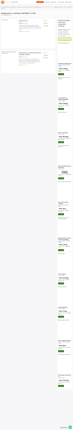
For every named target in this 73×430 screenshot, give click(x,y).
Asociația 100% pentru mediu (46, 7)
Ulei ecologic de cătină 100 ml (64, 375)
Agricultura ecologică (62, 29)
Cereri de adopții (60, 2)
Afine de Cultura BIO (63, 132)
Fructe (63, 134)
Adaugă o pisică (40, 2)
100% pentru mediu (14, 1)
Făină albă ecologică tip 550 (64, 63)
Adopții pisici (53, 2)
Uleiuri (63, 168)
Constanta (46, 55)
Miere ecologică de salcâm (64, 340)
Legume (63, 100)
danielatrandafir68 (26, 31)
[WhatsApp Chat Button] (70, 427)
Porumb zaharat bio (63, 307)
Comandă (61, 74)
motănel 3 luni (23, 21)
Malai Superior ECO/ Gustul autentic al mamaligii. (64, 238)
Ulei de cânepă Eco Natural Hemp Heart (64, 166)
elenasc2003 (25, 65)
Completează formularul (57, 7)
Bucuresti (45, 23)
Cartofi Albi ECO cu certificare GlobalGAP (63, 98)
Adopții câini (47, 2)
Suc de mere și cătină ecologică (63, 202)
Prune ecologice (62, 274)
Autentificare (69, 2)
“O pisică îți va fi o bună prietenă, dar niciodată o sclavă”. (30, 53)
